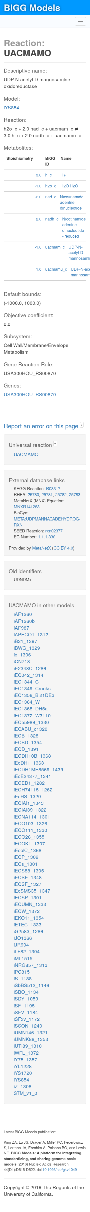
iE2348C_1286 (30, 668)
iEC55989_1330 (31, 722)
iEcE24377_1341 (32, 776)
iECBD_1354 (28, 742)
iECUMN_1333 (30, 904)
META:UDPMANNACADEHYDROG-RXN (47, 522)
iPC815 (22, 971)
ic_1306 (22, 654)
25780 (33, 494)
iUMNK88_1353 (31, 1039)
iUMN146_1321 (31, 1032)
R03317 (53, 488)
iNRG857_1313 (31, 964)
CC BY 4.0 (63, 548)
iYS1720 (23, 1072)
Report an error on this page (42, 425)
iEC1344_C (26, 681)
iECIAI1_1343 (29, 802)
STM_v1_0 (25, 1092)
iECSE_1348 (28, 877)
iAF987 (21, 627)
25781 (47, 494)
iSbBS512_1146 (31, 985)
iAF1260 (23, 613)
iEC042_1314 (29, 674)
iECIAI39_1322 (30, 809)
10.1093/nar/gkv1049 (59, 1169)
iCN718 (22, 661)
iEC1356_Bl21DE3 (34, 695)
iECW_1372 (27, 911)
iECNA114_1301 (32, 816)
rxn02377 (53, 530)
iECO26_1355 (29, 836)
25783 (74, 494)
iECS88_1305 (29, 870)
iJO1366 (23, 937)
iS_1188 (23, 978)
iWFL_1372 (26, 1052)
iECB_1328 (26, 735)
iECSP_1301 (28, 897)
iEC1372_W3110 (32, 715)
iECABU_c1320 (31, 728)
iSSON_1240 (28, 1025)
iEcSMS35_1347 (32, 890)
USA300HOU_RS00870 (30, 394)
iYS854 (11, 107)
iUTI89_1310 (28, 1045)
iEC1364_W (27, 701)
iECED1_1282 (29, 782)
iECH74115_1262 (33, 789)
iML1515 (23, 958)
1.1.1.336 (46, 536)
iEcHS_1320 (27, 796)
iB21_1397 (25, 641)
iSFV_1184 (26, 1012)
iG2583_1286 (28, 931)
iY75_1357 (25, 1059)
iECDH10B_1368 (32, 755)
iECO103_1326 (30, 823)
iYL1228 (23, 1066)
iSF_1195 (24, 1005)
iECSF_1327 (28, 883)
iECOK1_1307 (29, 843)
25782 (60, 494)
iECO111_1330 (30, 829)
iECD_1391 (26, 748)
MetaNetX (41, 548)
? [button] (81, 425)
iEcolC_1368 (28, 850)
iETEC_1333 (28, 924)
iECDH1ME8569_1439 (38, 769)
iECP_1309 (26, 856)
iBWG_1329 (27, 647)
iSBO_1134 (26, 991)
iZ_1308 (23, 1086)
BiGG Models (32, 7)
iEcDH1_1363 (29, 762)
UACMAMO (26, 454)
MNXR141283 (27, 506)
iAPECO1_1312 (31, 634)
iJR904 (21, 944)
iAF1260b (24, 620)
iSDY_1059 (26, 998)
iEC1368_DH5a (31, 708)
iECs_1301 (26, 863)
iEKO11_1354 (29, 917)
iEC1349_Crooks (32, 688)
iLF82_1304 (27, 951)
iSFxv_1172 (27, 1018)
